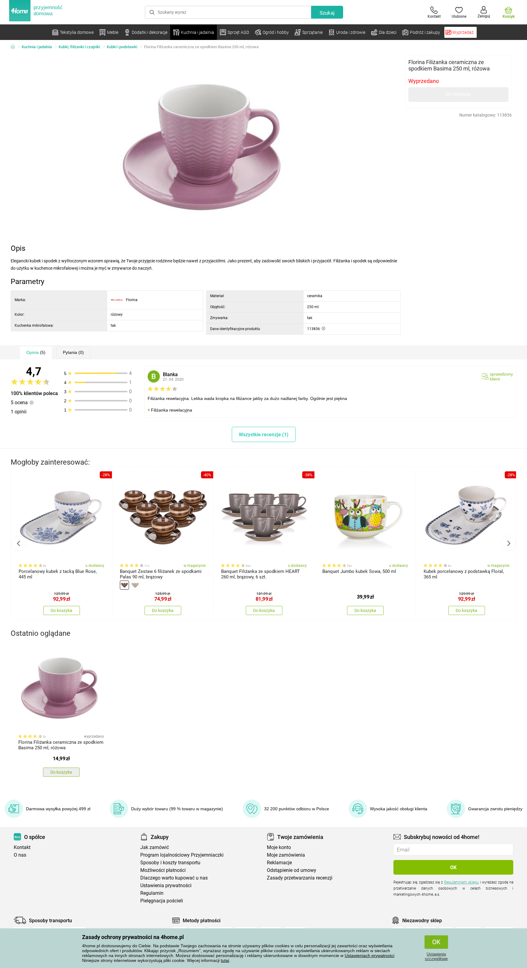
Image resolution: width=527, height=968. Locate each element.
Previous (18, 543)
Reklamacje (279, 862)
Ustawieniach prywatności (369, 955)
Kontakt (22, 847)
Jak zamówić (154, 847)
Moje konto (279, 847)
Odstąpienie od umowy (291, 870)
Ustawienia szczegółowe (436, 956)
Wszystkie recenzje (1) (264, 434)
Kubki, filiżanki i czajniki (79, 47)
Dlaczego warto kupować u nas (174, 878)
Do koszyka (458, 94)
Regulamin (151, 893)
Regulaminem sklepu (461, 882)
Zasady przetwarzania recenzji (299, 878)
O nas (20, 855)
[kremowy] (135, 585)
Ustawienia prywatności (166, 885)
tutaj (225, 960)
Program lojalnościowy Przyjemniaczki (182, 855)
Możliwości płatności (163, 870)
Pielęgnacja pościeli (161, 900)
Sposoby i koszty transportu (170, 862)
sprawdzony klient (501, 376)
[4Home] (15, 47)
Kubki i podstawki (122, 47)
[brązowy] (124, 585)
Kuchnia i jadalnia (37, 47)
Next (508, 543)
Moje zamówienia (286, 855)
